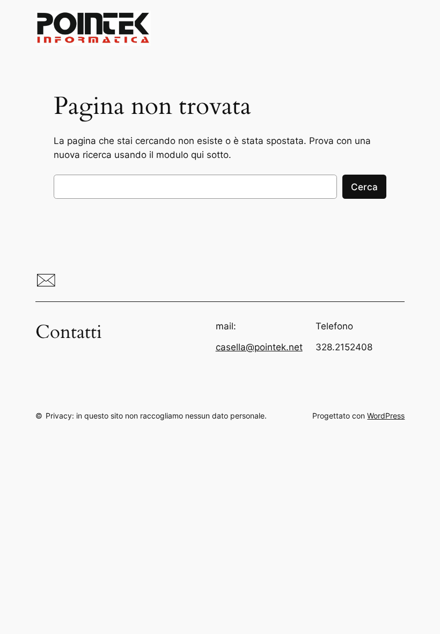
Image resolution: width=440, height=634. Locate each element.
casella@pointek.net (259, 347)
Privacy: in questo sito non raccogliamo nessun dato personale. (156, 415)
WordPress (386, 415)
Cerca (364, 187)
